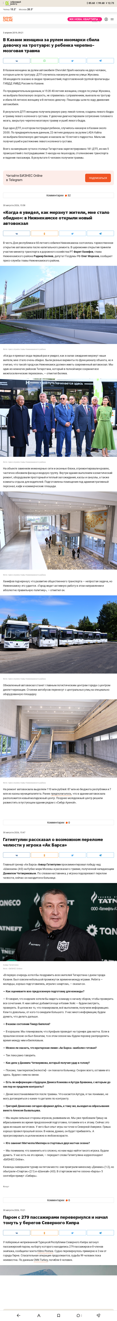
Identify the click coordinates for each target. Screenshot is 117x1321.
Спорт (6, 1187)
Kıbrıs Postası (45, 1251)
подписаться (98, 178)
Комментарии (58, 195)
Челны (6, 9)
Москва (23, 9)
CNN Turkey (41, 1259)
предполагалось (61, 793)
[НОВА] (84, 19)
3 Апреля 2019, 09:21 (13, 32)
